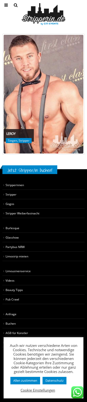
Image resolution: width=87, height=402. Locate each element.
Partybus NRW (15, 247)
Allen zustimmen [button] (25, 380)
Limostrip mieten (17, 256)
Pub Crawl (12, 299)
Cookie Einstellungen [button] (38, 390)
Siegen (12, 141)
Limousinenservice (18, 271)
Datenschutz (54, 380)
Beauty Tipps (14, 290)
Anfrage (11, 314)
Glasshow (12, 237)
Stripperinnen (15, 185)
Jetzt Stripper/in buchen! (29, 170)
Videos (10, 280)
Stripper (24, 141)
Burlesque (12, 228)
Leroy (10, 133)
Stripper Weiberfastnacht (22, 213)
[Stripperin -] (43, 14)
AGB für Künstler (17, 333)
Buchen (11, 323)
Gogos (10, 204)
